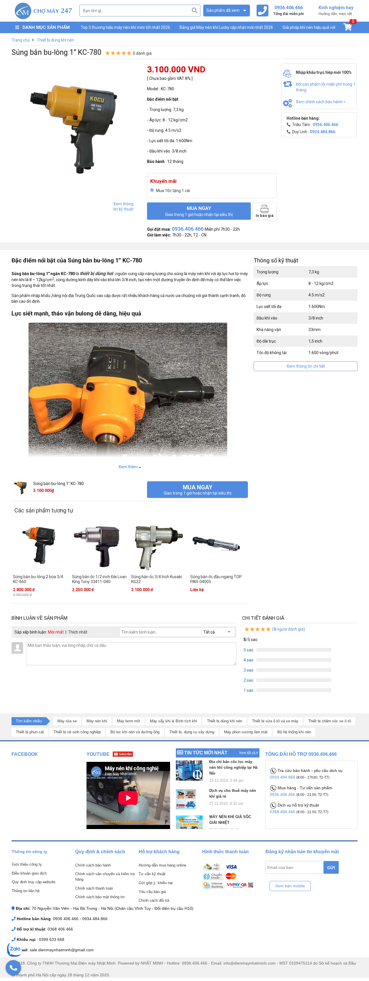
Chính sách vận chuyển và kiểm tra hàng (105, 877)
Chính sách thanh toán (94, 888)
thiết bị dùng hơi (96, 273)
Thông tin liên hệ (25, 891)
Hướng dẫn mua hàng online (162, 865)
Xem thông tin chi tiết (306, 366)
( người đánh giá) (288, 629)
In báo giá (265, 215)
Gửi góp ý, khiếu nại (156, 883)
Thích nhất (77, 632)
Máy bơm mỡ (128, 721)
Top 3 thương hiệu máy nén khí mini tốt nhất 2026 (125, 27)
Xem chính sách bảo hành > (321, 101)
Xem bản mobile (290, 886)
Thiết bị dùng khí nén (224, 721)
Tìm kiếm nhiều (29, 721)
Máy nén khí (96, 721)
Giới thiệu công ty (27, 864)
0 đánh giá (142, 53)
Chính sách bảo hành (93, 865)
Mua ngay (199, 211)
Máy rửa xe (67, 721)
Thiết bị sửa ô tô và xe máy (275, 721)
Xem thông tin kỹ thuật (123, 206)
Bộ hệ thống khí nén (294, 732)
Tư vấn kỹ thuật (152, 874)
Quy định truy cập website (33, 882)
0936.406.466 (283, 794)
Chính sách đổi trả (154, 900)
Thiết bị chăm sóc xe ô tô (329, 721)
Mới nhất (56, 632)
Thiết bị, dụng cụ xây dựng (191, 732)
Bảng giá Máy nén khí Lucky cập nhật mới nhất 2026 (226, 27)
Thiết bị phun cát (30, 732)
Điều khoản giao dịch (29, 873)
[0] (347, 28)
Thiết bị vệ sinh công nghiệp (77, 732)
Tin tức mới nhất (205, 752)
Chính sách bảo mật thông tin (100, 897)
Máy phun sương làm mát (246, 732)
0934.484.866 (283, 777)
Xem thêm (128, 467)
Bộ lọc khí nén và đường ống (134, 732)
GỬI (331, 867)
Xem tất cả (247, 753)
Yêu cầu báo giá (152, 892)
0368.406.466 (283, 811)
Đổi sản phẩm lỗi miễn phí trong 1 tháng (325, 87)
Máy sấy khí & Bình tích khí (173, 721)
